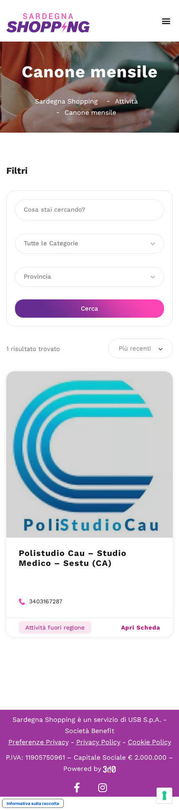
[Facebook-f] (77, 788)
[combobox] (140, 348)
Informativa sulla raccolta (33, 803)
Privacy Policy (98, 742)
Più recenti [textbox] (135, 348)
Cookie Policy (149, 742)
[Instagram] (102, 788)
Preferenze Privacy (38, 742)
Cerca (89, 308)
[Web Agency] (109, 769)
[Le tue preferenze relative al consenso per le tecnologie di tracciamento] (164, 795)
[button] (166, 21)
